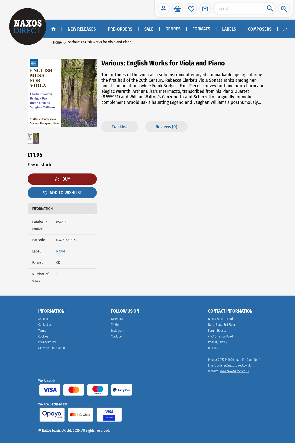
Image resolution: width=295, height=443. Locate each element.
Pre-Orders (120, 29)
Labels (229, 29)
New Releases (82, 29)
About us (43, 319)
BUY (66, 179)
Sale (148, 29)
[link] (57, 42)
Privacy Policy (47, 342)
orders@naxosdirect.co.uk (234, 365)
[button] (163, 8)
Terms (42, 331)
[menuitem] (172, 29)
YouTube (116, 336)
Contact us (45, 325)
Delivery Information (51, 348)
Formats (201, 29)
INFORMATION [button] (42, 208)
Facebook (117, 319)
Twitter (115, 325)
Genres (172, 29)
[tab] (62, 208)
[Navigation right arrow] (286, 28)
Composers (259, 29)
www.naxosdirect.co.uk (234, 371)
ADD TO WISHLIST (66, 192)
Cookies (43, 336)
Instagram (117, 331)
